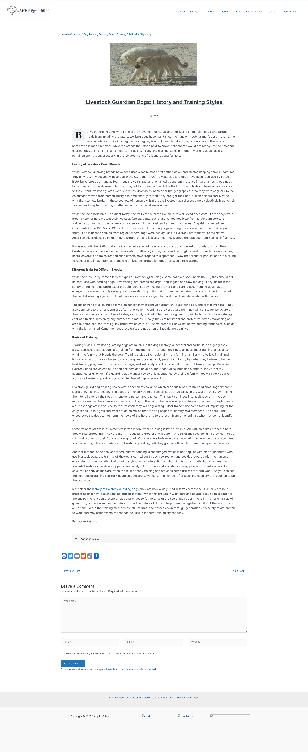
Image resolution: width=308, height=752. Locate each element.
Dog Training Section (95, 34)
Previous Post (70, 570)
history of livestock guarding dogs (115, 489)
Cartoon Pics (160, 697)
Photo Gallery (116, 697)
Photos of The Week (138, 697)
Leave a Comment (71, 34)
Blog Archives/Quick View (184, 697)
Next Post (240, 570)
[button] (201, 11)
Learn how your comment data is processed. (131, 669)
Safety (112, 34)
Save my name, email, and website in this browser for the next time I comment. (109, 653)
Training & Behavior (128, 34)
